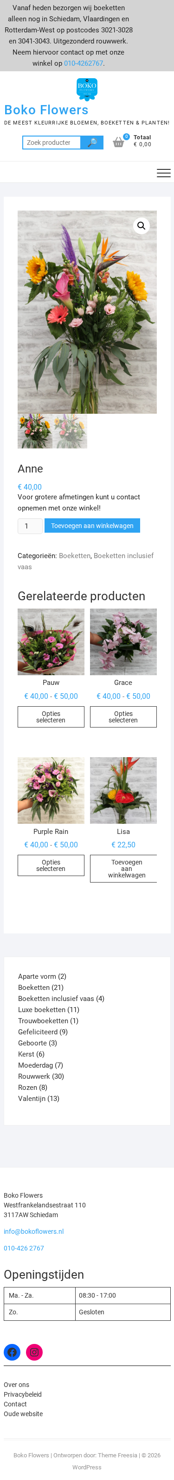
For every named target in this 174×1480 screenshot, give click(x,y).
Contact (15, 1404)
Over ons (16, 1384)
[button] (141, 226)
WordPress (87, 1467)
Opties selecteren (50, 717)
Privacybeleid (23, 1394)
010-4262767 (83, 63)
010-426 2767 (24, 1248)
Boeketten (74, 556)
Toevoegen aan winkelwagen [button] (127, 868)
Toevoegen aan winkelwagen (92, 525)
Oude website (23, 1414)
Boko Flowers (46, 110)
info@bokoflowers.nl (34, 1231)
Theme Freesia (117, 1455)
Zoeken (91, 142)
